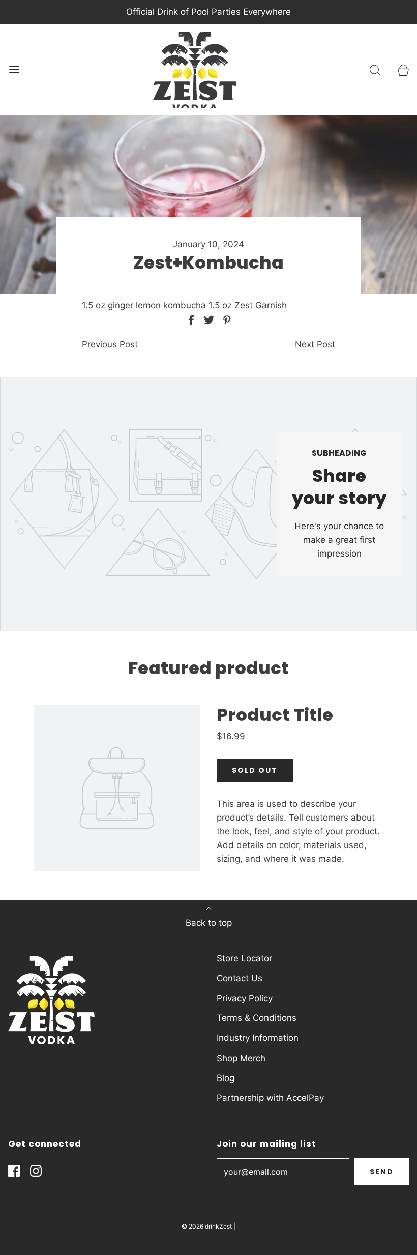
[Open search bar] (375, 70)
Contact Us (239, 978)
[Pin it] (225, 320)
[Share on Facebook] (189, 320)
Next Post (315, 344)
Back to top (209, 923)
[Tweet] (207, 320)
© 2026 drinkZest (207, 1226)
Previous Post (110, 344)
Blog (225, 1078)
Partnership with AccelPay (270, 1098)
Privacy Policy (245, 998)
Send (382, 1171)
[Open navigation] (14, 70)
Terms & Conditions (256, 1018)
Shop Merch (241, 1058)
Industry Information (258, 1038)
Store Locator (244, 958)
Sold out (255, 770)
